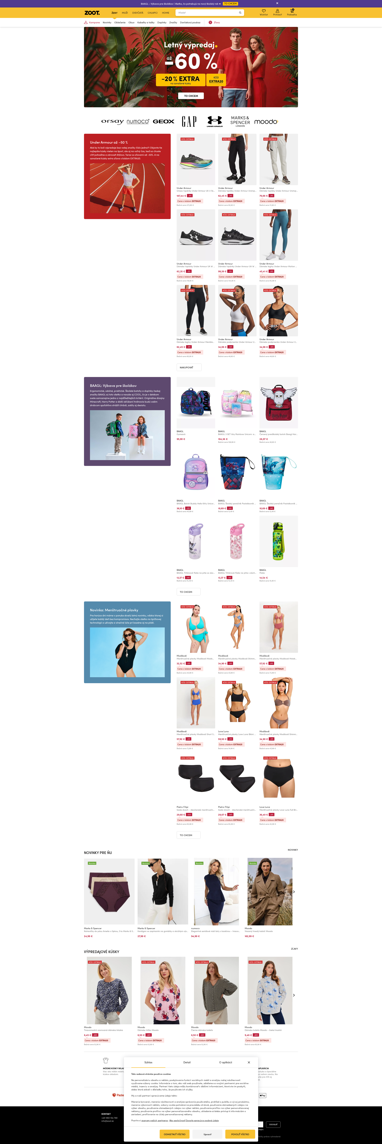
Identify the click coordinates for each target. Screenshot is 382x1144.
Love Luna (223, 731)
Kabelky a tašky (145, 22)
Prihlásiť (277, 14)
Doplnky (161, 22)
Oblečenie (119, 22)
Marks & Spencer (93, 928)
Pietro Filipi (182, 806)
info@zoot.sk (107, 1120)
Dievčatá (137, 12)
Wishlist (264, 14)
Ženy (114, 12)
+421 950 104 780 (109, 1117)
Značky (173, 22)
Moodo (248, 928)
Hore (374, 1126)
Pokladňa (292, 12)
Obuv (131, 22)
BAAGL (180, 431)
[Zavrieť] (277, 3)
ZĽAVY (294, 948)
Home (165, 12)
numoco (195, 928)
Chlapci (153, 12)
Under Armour (184, 187)
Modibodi (182, 655)
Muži (125, 12)
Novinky (107, 22)
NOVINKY (293, 849)
